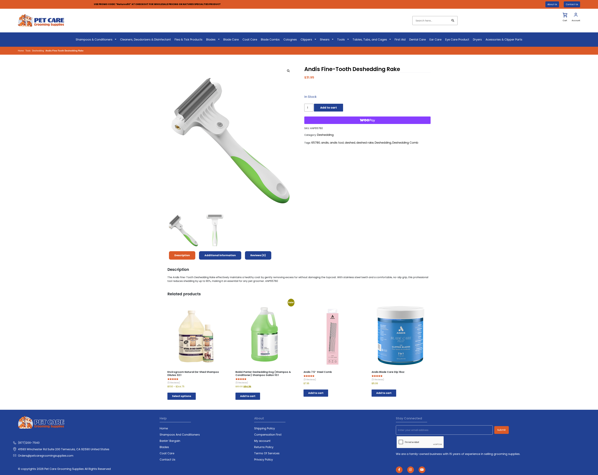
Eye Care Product (457, 39)
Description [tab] (182, 255)
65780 (315, 143)
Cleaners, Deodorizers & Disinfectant (145, 39)
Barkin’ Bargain (170, 441)
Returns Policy (263, 447)
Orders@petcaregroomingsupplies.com (45, 456)
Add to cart (328, 107)
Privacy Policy (263, 459)
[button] (288, 71)
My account (262, 441)
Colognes (290, 39)
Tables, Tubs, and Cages (370, 39)
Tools (341, 39)
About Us (552, 4)
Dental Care (417, 39)
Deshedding (38, 50)
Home (21, 50)
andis (325, 143)
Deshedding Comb (405, 143)
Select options (181, 396)
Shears (325, 39)
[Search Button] (453, 20)
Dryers (477, 39)
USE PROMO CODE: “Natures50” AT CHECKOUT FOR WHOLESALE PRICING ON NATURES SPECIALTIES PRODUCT (157, 4)
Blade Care (231, 39)
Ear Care (435, 39)
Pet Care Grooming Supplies (64, 469)
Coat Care (249, 39)
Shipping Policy (264, 428)
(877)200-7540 (29, 443)
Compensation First (268, 435)
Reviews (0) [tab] (258, 255)
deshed (350, 143)
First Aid (400, 39)
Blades (211, 39)
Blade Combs (270, 39)
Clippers (306, 39)
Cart (565, 20)
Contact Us (572, 4)
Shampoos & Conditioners (94, 39)
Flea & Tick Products (188, 39)
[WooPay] (367, 120)
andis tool (337, 143)
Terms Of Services (267, 453)
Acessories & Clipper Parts (504, 39)
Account (576, 20)
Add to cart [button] (247, 396)
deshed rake (365, 143)
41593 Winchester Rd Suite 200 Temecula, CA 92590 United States (63, 449)
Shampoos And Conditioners (180, 435)
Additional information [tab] (220, 255)
